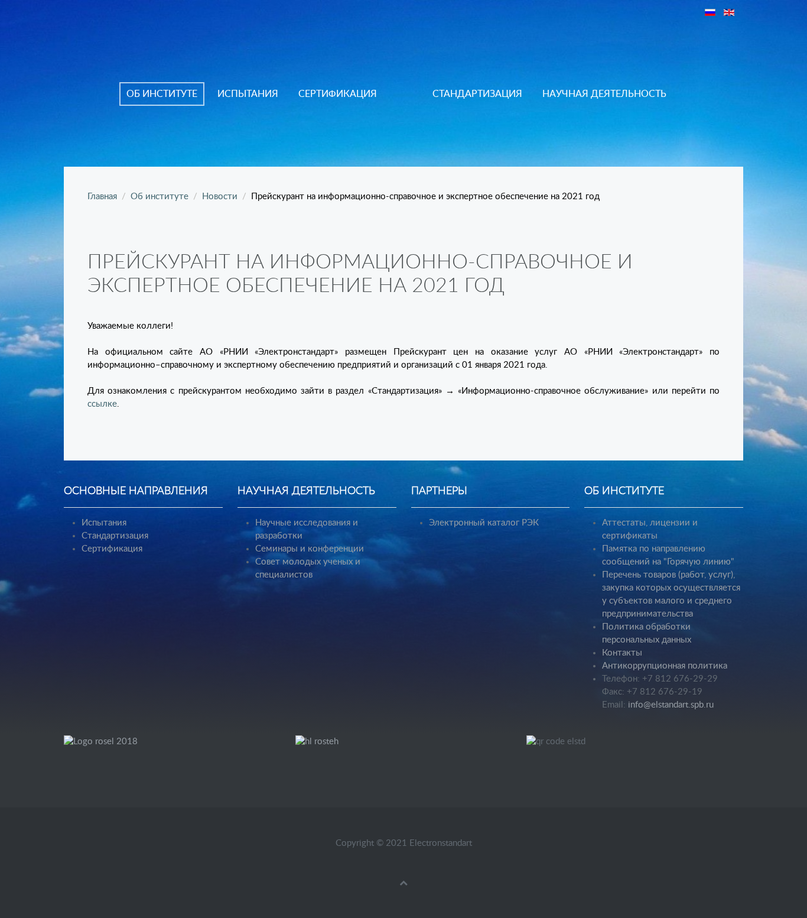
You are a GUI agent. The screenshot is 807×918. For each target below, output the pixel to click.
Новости (219, 196)
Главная (102, 196)
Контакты (622, 652)
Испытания (247, 94)
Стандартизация (477, 94)
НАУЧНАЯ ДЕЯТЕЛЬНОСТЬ (604, 94)
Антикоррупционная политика (664, 665)
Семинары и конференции (309, 548)
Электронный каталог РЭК (484, 522)
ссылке (102, 404)
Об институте (161, 94)
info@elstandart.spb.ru (671, 704)
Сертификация (337, 94)
